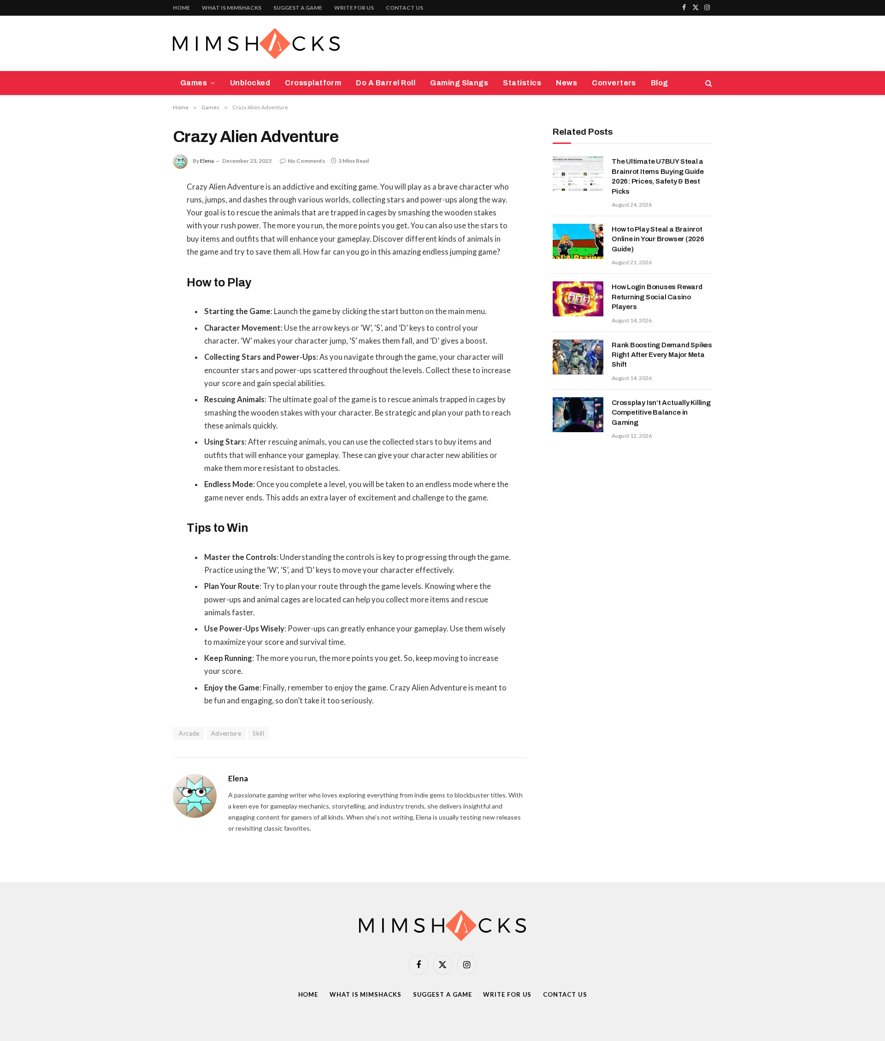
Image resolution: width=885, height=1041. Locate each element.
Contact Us (404, 7)
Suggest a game (297, 7)
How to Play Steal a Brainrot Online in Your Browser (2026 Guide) (658, 239)
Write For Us (354, 7)
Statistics (522, 83)
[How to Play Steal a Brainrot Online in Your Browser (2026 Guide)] (578, 241)
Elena (207, 160)
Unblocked (250, 83)
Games (193, 83)
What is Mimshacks (231, 7)
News (566, 83)
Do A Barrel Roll (385, 83)
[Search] (707, 83)
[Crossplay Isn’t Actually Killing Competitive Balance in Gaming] (578, 414)
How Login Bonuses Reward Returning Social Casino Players (657, 296)
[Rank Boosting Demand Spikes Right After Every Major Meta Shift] (578, 357)
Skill (258, 733)
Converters (614, 83)
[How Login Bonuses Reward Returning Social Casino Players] (578, 298)
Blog (659, 83)
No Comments (306, 160)
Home (181, 7)
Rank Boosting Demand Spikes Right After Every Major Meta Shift (662, 355)
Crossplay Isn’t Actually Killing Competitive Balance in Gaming (661, 412)
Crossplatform (313, 83)
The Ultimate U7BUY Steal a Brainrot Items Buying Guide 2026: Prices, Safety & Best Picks (658, 176)
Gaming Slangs (459, 83)
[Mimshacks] (256, 44)
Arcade (188, 733)
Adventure (226, 733)
